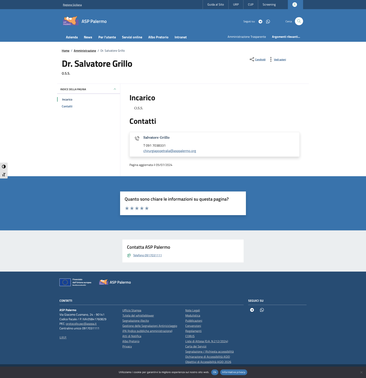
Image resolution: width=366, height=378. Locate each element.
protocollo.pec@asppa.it (81, 323)
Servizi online (132, 37)
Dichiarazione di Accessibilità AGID (207, 356)
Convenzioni (193, 325)
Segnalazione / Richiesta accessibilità (209, 351)
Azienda (72, 37)
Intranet (181, 37)
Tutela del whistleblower (138, 315)
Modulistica (192, 315)
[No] (361, 372)
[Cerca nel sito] (299, 21)
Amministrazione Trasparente (247, 36)
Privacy (127, 346)
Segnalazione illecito (135, 320)
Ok (215, 372)
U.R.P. (63, 337)
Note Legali (192, 310)
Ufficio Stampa (131, 310)
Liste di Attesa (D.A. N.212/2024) (206, 341)
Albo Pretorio (158, 37)
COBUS (190, 336)
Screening (269, 4)
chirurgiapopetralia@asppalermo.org (169, 150)
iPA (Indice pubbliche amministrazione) (147, 331)
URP (236, 4)
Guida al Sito (215, 4)
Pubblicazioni (193, 320)
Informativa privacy (233, 372)
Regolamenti (193, 331)
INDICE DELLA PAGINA (73, 89)
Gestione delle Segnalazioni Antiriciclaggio (149, 325)
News (88, 37)
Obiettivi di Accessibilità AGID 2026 (208, 362)
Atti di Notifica (131, 336)
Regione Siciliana (72, 5)
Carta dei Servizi (195, 346)
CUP (250, 4)
